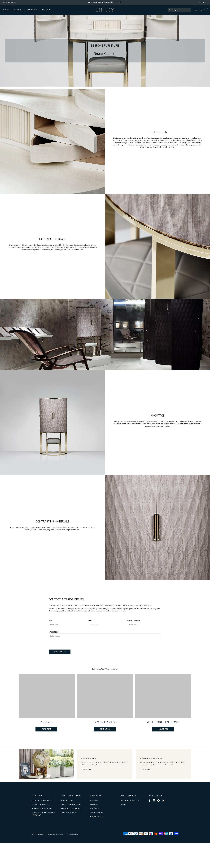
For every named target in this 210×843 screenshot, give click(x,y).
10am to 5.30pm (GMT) (42, 801)
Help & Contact (10, 2)
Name (50, 620)
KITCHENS (46, 10)
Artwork (64, 12)
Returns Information (70, 808)
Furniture (51, 12)
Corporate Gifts (97, 816)
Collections (78, 12)
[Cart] (205, 10)
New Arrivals (21, 12)
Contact (57, 12)
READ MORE (46, 729)
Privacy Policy (72, 834)
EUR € (201, 2)
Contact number (133, 620)
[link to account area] (200, 10)
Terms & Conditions (55, 834)
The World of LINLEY (129, 801)
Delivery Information (70, 805)
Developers (18, 12)
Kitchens (94, 808)
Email (90, 620)
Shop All (6, 12)
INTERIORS (32, 10)
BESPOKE (17, 10)
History (32, 12)
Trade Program (97, 812)
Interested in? (54, 632)
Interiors (94, 805)
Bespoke (94, 801)
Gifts (91, 12)
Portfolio (44, 12)
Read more (86, 769)
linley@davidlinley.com (42, 808)
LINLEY (41, 834)
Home (5, 12)
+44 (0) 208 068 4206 (41, 805)
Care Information (69, 812)
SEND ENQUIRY (60, 652)
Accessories (37, 12)
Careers (123, 805)
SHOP (6, 10)
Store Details (67, 801)
